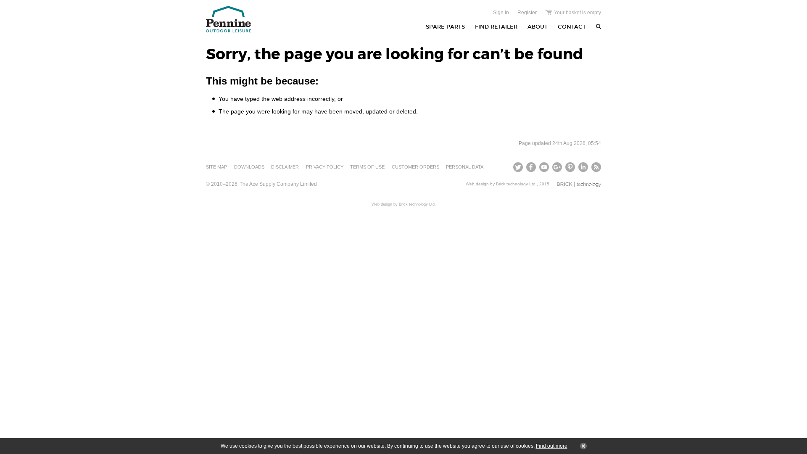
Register (527, 13)
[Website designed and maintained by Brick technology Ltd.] (579, 184)
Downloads (249, 166)
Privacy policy (324, 166)
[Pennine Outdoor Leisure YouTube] (544, 167)
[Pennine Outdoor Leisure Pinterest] (570, 167)
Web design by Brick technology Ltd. (501, 184)
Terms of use (367, 166)
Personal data (464, 166)
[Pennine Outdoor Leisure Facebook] (531, 167)
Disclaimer (285, 166)
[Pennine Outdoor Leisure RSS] (595, 167)
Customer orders (415, 166)
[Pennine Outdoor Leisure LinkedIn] (583, 167)
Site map (216, 166)
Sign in (501, 13)
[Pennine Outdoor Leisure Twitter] (519, 167)
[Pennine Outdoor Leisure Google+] (557, 167)
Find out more (551, 446)
